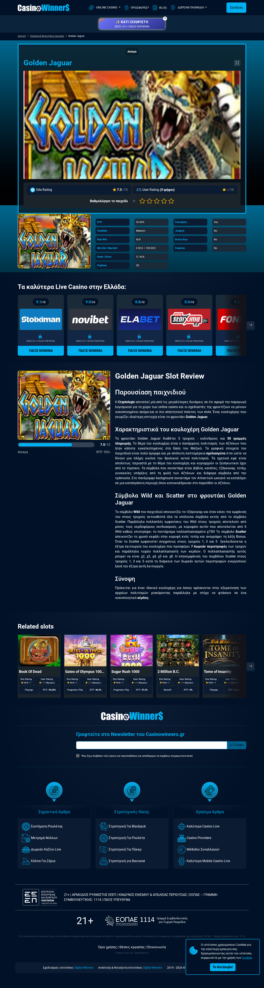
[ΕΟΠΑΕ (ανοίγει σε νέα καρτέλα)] (146, 921)
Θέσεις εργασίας (132, 947)
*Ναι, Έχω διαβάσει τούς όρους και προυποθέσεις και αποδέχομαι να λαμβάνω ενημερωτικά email (137, 755)
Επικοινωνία (156, 947)
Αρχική (22, 36)
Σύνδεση (236, 7)
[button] (132, 24)
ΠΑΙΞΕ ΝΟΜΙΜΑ (41, 351)
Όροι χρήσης (107, 947)
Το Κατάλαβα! (223, 967)
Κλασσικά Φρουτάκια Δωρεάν (47, 36)
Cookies (247, 957)
